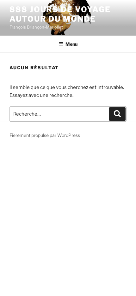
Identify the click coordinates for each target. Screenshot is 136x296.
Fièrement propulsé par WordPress (44, 135)
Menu (71, 44)
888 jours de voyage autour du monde (59, 14)
